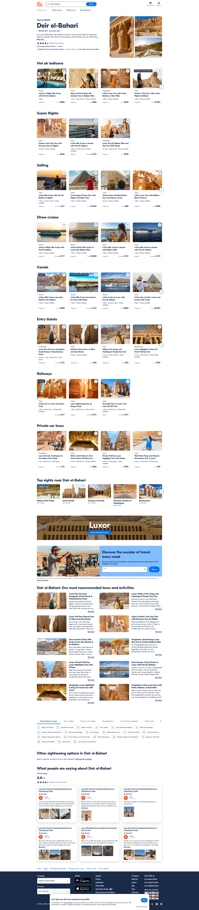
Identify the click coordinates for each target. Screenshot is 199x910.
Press (133, 889)
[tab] (48, 721)
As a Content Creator (151, 882)
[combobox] (65, 4)
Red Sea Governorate (58, 869)
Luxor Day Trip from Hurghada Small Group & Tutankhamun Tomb (55, 790)
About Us (135, 879)
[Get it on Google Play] (83, 880)
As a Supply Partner (150, 879)
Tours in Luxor (91, 869)
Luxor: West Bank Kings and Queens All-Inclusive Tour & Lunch (99, 829)
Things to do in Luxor (76, 869)
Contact (98, 879)
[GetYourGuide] (40, 4)
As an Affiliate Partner (151, 886)
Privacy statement (42, 580)
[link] (51, 86)
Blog (133, 886)
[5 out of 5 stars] (57, 794)
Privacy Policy (100, 886)
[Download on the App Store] (83, 889)
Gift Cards (135, 892)
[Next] (161, 87)
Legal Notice (99, 882)
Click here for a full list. (83, 759)
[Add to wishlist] (64, 71)
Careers (134, 882)
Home (39, 869)
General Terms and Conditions (105, 892)
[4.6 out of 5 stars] (43, 43)
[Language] (150, 3)
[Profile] (158, 3)
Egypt (46, 869)
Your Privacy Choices (102, 889)
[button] (51, 86)
